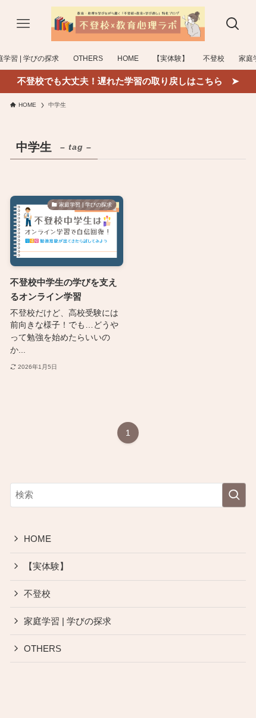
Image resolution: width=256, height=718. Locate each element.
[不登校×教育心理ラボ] (128, 24)
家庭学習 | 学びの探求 (67, 621)
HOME (37, 539)
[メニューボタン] (23, 24)
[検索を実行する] (234, 495)
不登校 (37, 593)
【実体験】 (46, 566)
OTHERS (42, 648)
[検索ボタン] (233, 24)
